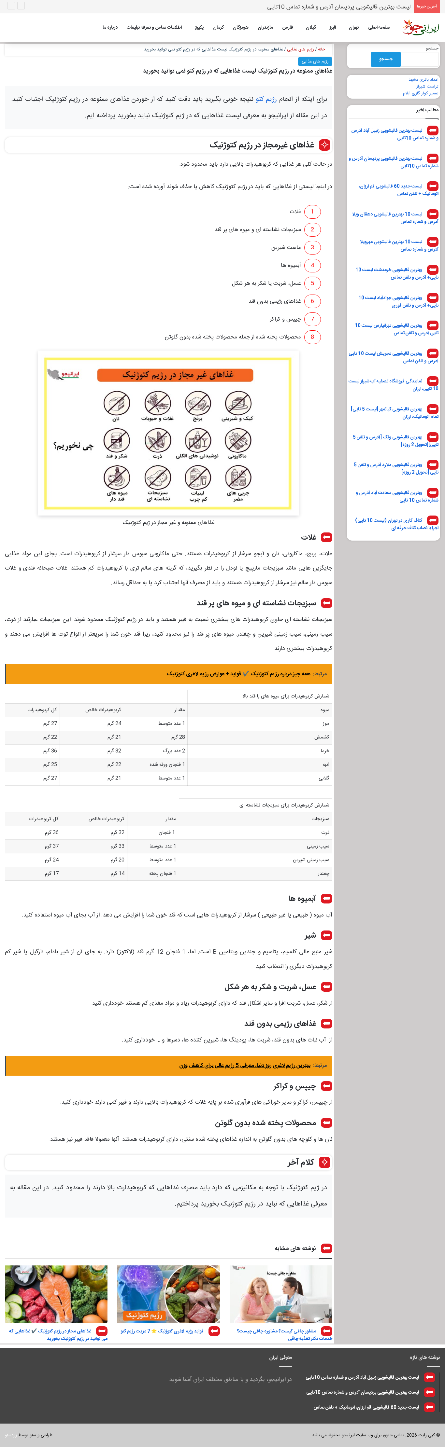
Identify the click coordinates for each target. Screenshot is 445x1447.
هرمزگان (241, 28)
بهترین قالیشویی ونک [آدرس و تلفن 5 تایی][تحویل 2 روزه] (395, 440)
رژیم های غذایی (300, 49)
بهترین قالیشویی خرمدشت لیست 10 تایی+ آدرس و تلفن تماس (396, 274)
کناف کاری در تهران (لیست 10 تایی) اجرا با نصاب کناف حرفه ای (396, 524)
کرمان (218, 28)
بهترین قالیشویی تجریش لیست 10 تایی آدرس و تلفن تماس (393, 357)
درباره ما (110, 28)
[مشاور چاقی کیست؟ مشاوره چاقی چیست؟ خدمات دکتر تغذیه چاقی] (281, 1294)
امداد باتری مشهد (423, 79)
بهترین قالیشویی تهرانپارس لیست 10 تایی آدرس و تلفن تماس (396, 329)
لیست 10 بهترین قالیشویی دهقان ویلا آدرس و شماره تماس (395, 218)
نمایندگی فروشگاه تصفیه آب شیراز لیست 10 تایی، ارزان (393, 385)
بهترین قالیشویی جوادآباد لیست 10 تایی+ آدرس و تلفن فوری (398, 301)
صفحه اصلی (379, 28)
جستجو (432, 48)
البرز (332, 28)
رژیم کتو (266, 99)
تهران (354, 28)
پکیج (199, 28)
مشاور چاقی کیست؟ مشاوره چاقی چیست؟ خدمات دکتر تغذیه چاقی (284, 1335)
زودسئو (11, 1435)
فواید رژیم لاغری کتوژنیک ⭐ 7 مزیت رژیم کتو (162, 1331)
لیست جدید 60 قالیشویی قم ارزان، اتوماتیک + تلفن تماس (398, 190)
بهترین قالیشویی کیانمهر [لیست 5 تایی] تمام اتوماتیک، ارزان (394, 413)
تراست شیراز (427, 86)
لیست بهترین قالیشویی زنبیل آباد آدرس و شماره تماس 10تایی (394, 134)
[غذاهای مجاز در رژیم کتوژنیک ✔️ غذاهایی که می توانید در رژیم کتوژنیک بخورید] (56, 1294)
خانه (322, 49)
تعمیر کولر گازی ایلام (420, 93)
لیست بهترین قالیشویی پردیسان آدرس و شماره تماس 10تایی (393, 162)
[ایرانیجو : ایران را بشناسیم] (420, 28)
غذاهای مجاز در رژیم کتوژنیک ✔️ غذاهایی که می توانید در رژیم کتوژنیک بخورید (58, 1335)
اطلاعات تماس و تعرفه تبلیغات (154, 28)
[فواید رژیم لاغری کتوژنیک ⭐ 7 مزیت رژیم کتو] (168, 1294)
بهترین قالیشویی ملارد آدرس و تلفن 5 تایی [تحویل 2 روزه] (396, 468)
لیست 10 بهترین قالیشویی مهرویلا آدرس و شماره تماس (399, 246)
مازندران (265, 28)
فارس (287, 28)
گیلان (311, 28)
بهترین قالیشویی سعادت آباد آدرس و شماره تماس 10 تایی (397, 496)
